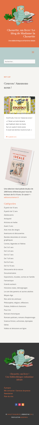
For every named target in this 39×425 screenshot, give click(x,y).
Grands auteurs (10, 284)
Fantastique (9, 280)
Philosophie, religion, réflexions (16, 302)
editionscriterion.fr (11, 197)
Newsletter (8, 393)
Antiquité (7, 218)
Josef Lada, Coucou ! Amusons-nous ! (19, 117)
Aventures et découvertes (14, 233)
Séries (6, 325)
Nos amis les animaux (12, 299)
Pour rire (7, 310)
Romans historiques (12, 314)
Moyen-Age (8, 295)
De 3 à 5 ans (8, 247)
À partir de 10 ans (11, 207)
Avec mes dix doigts (12, 230)
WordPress (24, 417)
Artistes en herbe (10, 222)
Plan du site (8, 396)
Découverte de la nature (13, 269)
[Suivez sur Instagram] (19, 404)
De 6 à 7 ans (8, 255)
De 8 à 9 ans (8, 262)
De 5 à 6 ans (8, 251)
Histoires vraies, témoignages (15, 288)
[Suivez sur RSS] (23, 404)
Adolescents (9, 215)
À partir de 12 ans (11, 211)
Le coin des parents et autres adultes (18, 291)
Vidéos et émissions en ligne (15, 328)
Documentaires (10, 273)
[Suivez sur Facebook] (16, 404)
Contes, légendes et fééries (14, 244)
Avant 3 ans (8, 226)
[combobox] (19, 62)
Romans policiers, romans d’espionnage (19, 317)
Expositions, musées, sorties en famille (19, 277)
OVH (31, 414)
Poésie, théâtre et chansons (15, 306)
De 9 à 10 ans (9, 266)
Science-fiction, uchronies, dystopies (18, 321)
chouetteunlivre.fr (13, 414)
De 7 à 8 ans (8, 258)
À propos (7, 388)
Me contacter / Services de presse (17, 390)
